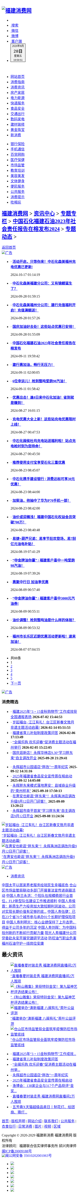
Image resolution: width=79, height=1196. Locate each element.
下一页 (16, 683)
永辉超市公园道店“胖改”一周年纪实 (40, 767)
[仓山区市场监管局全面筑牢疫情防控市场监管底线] (44, 1034)
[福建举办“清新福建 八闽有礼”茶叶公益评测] (44, 1013)
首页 (5, 1121)
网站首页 (18, 77)
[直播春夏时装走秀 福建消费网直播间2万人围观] (44, 971)
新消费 (16, 135)
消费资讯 (18, 87)
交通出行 (18, 114)
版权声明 (18, 1121)
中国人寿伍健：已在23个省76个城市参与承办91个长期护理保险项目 (38, 917)
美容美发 (18, 176)
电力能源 (18, 98)
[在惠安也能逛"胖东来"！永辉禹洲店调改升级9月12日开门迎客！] (39, 851)
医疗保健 (18, 160)
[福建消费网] (17, 10)
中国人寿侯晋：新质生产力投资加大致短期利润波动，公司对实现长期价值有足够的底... (38, 906)
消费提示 (18, 197)
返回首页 (9, 247)
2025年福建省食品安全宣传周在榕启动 (42, 776)
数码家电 (18, 119)
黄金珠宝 (18, 130)
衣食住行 (9, 1126)
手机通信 (18, 149)
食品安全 (18, 108)
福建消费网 (15, 213)
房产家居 (18, 92)
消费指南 (18, 82)
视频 (47, 1126)
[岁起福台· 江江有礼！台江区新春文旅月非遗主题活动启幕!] (39, 830)
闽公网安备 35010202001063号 (28, 1156)
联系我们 (51, 1121)
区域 (57, 1126)
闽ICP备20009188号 (17, 1151)
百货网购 (18, 154)
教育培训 (18, 170)
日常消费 (25, 1126)
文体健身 (18, 181)
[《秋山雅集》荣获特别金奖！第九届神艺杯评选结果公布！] (44, 992)
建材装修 (18, 124)
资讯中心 (44, 213)
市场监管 (18, 165)
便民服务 (18, 186)
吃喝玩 (16, 202)
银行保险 (18, 144)
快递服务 (18, 103)
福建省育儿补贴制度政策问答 (35, 733)
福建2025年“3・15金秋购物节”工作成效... (44, 1054)
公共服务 (18, 192)
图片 (38, 1126)
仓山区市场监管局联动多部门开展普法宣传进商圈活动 (39, 890)
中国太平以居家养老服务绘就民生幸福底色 (35, 885)
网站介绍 (35, 1121)
